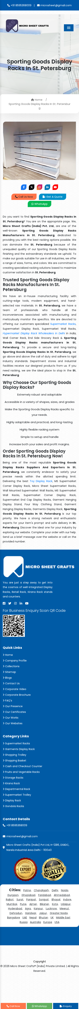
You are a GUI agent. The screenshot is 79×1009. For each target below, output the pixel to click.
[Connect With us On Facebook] (23, 187)
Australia (35, 922)
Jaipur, (43, 913)
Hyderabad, (15, 908)
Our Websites (13, 723)
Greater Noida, (59, 913)
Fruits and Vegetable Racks (22, 772)
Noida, (65, 890)
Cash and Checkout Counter (23, 766)
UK (52, 917)
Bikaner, (45, 904)
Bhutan (43, 917)
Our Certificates (15, 712)
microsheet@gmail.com (56, 5)
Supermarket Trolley (17, 795)
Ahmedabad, (62, 895)
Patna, (27, 890)
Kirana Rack (12, 783)
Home (38, 100)
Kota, (55, 904)
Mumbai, (12, 904)
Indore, (67, 899)
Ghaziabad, (28, 895)
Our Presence (13, 706)
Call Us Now (25, 197)
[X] (9, 603)
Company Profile (15, 660)
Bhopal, (56, 899)
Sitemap (10, 672)
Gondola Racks (14, 806)
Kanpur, (38, 908)
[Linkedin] (21, 603)
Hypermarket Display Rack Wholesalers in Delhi (34, 333)
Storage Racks (13, 777)
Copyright (39, 961)
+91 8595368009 (20, 5)
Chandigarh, (41, 890)
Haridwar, (31, 913)
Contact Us (12, 683)
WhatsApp (41, 204)
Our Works (11, 717)
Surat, (20, 899)
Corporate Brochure (17, 695)
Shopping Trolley (15, 755)
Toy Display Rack (41, 481)
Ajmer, (33, 904)
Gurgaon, (13, 895)
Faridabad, (44, 895)
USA (57, 922)
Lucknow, (51, 908)
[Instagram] (15, 603)
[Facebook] (4, 603)
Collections (11, 666)
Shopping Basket (15, 760)
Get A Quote (54, 197)
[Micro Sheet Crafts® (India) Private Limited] (28, 25)
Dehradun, (16, 913)
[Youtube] (26, 603)
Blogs (8, 678)
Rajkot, (10, 899)
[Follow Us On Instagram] (39, 187)
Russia (24, 922)
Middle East (63, 917)
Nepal (33, 917)
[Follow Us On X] (31, 187)
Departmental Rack (17, 789)
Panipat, (31, 899)
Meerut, (64, 908)
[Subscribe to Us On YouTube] (55, 187)
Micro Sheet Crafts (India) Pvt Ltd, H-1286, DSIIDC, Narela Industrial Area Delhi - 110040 (37, 847)
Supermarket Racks (63, 324)
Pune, (23, 904)
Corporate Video (15, 689)
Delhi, (55, 890)
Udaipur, (66, 904)
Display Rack (12, 800)
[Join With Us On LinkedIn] (47, 187)
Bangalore (13, 917)
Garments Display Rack (19, 749)
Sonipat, (44, 899)
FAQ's (8, 700)
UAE (24, 917)
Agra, (28, 908)
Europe (47, 922)
